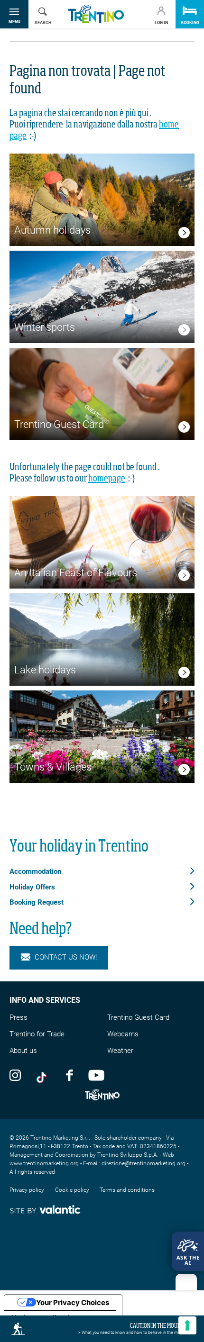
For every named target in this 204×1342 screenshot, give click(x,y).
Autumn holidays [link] (52, 230)
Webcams (123, 1034)
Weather (120, 1050)
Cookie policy (72, 1190)
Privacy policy (26, 1190)
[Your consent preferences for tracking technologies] (187, 1325)
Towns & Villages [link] (53, 767)
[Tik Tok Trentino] (44, 1074)
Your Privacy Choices (72, 1302)
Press (18, 1017)
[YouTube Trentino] (96, 1074)
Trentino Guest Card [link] (59, 424)
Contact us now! (66, 957)
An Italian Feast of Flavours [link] (75, 573)
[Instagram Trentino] (15, 1074)
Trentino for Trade (37, 1034)
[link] (184, 234)
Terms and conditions (127, 1190)
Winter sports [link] (44, 327)
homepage (106, 478)
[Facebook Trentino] (69, 1074)
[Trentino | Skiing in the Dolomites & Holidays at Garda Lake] (96, 14)
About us (23, 1050)
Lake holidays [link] (45, 670)
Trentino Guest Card (138, 1017)
